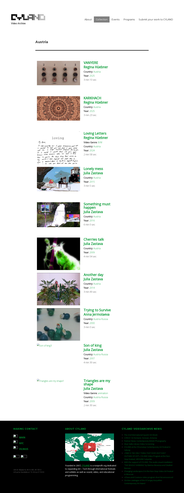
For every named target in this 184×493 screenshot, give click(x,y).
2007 (92, 358)
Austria (97, 71)
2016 (92, 220)
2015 (92, 181)
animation (103, 393)
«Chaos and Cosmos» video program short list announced (148, 477)
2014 (92, 287)
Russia (104, 319)
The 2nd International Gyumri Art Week (140, 435)
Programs (129, 19)
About (88, 19)
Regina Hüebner (96, 67)
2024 (92, 150)
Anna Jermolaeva (97, 314)
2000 (92, 323)
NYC (21, 443)
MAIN (22, 437)
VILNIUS (23, 449)
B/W (100, 142)
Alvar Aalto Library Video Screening (139, 444)
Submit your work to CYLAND (156, 19)
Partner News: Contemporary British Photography (145, 441)
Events (115, 19)
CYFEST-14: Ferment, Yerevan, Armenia (140, 438)
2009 (92, 252)
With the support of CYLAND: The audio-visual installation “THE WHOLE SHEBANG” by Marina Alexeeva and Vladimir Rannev (148, 465)
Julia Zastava (93, 173)
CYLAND (86, 465)
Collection (102, 19)
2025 (92, 75)
